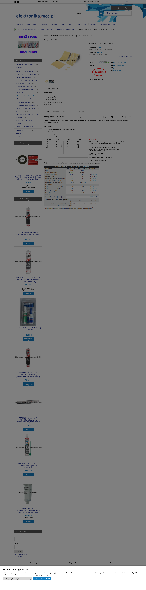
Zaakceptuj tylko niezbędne (12, 579)
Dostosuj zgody (26, 579)
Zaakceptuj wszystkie (42, 579)
